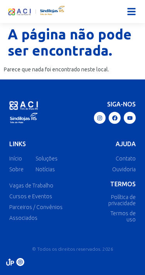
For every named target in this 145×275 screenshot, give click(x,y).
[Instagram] (100, 118)
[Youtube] (130, 118)
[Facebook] (115, 118)
